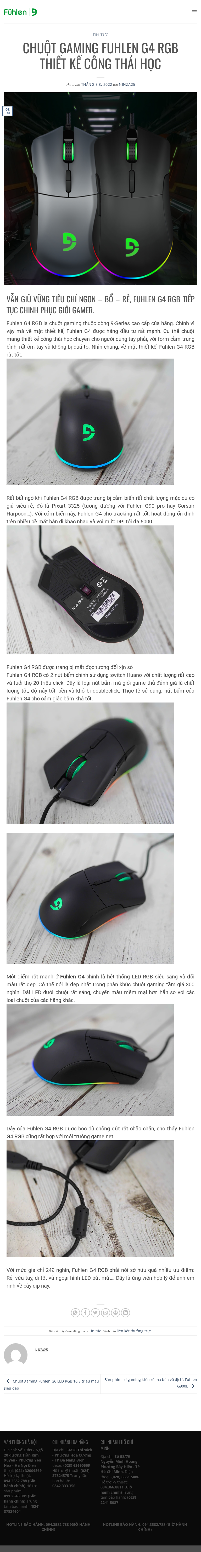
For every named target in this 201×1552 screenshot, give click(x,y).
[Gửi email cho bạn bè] (105, 1312)
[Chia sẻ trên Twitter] (95, 1312)
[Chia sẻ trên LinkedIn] (125, 1312)
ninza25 (127, 84)
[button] (194, 12)
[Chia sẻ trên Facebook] (85, 1312)
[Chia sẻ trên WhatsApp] (75, 1312)
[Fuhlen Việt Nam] (20, 12)
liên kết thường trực (134, 1330)
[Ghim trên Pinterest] (115, 1312)
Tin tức (101, 34)
